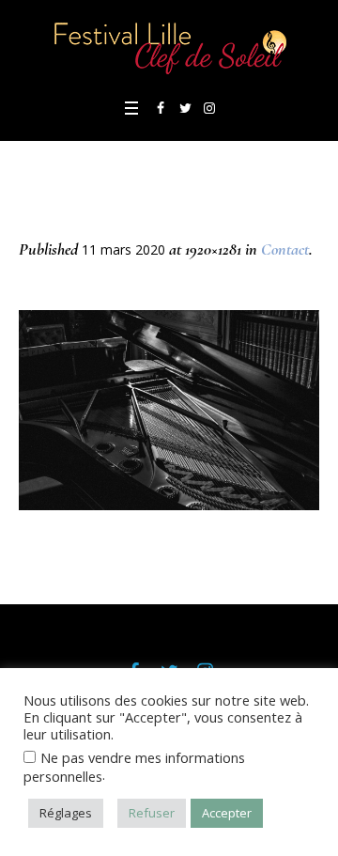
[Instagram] (209, 108)
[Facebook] (160, 108)
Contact (285, 249)
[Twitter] (185, 108)
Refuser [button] (152, 812)
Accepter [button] (227, 812)
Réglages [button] (65, 812)
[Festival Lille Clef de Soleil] (169, 46)
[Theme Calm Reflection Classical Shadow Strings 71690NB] (169, 410)
